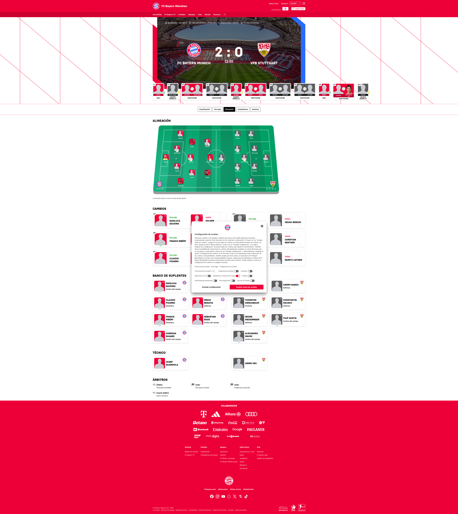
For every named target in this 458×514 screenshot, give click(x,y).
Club (200, 15)
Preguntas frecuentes (220, 510)
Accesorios (243, 468)
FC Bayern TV (169, 15)
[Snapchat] (229, 496)
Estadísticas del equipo (209, 455)
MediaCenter (248, 489)
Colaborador (229, 406)
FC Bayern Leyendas (227, 458)
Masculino (223, 451)
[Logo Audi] (251, 414)
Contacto (284, 3)
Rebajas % (243, 465)
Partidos (181, 15)
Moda (242, 455)
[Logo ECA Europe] (293, 508)
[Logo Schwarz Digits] (212, 436)
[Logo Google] (237, 429)
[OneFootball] (240, 496)
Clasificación (205, 451)
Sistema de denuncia (204, 510)
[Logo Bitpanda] (217, 422)
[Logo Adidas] (215, 414)
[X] (235, 496)
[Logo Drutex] (248, 422)
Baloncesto (223, 489)
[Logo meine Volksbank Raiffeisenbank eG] (255, 436)
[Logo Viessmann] (233, 436)
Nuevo (242, 461)
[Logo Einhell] (200, 429)
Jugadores (243, 458)
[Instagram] (217, 496)
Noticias (188, 447)
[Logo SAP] (197, 436)
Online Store (244, 447)
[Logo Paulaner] (256, 429)
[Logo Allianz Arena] (283, 508)
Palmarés (260, 451)
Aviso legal (156, 510)
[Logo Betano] (200, 422)
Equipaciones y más (247, 451)
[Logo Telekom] (204, 414)
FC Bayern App (262, 455)
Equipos (191, 15)
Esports (223, 455)
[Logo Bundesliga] (301, 507)
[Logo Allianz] (233, 414)
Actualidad (157, 15)
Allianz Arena (273, 3)
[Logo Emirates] (220, 429)
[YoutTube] (223, 496)
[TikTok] (246, 496)
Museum (217, 15)
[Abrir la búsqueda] (224, 14)
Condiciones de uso (181, 510)
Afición (208, 15)
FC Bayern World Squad (228, 461)
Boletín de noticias (191, 451)
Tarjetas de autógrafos (265, 458)
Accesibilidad (193, 510)
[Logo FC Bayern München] (229, 480)
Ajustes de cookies (241, 510)
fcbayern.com (210, 489)
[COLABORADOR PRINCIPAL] (285, 8)
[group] (229, 92)
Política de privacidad (167, 510)
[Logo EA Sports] (262, 422)
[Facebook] (212, 496)
